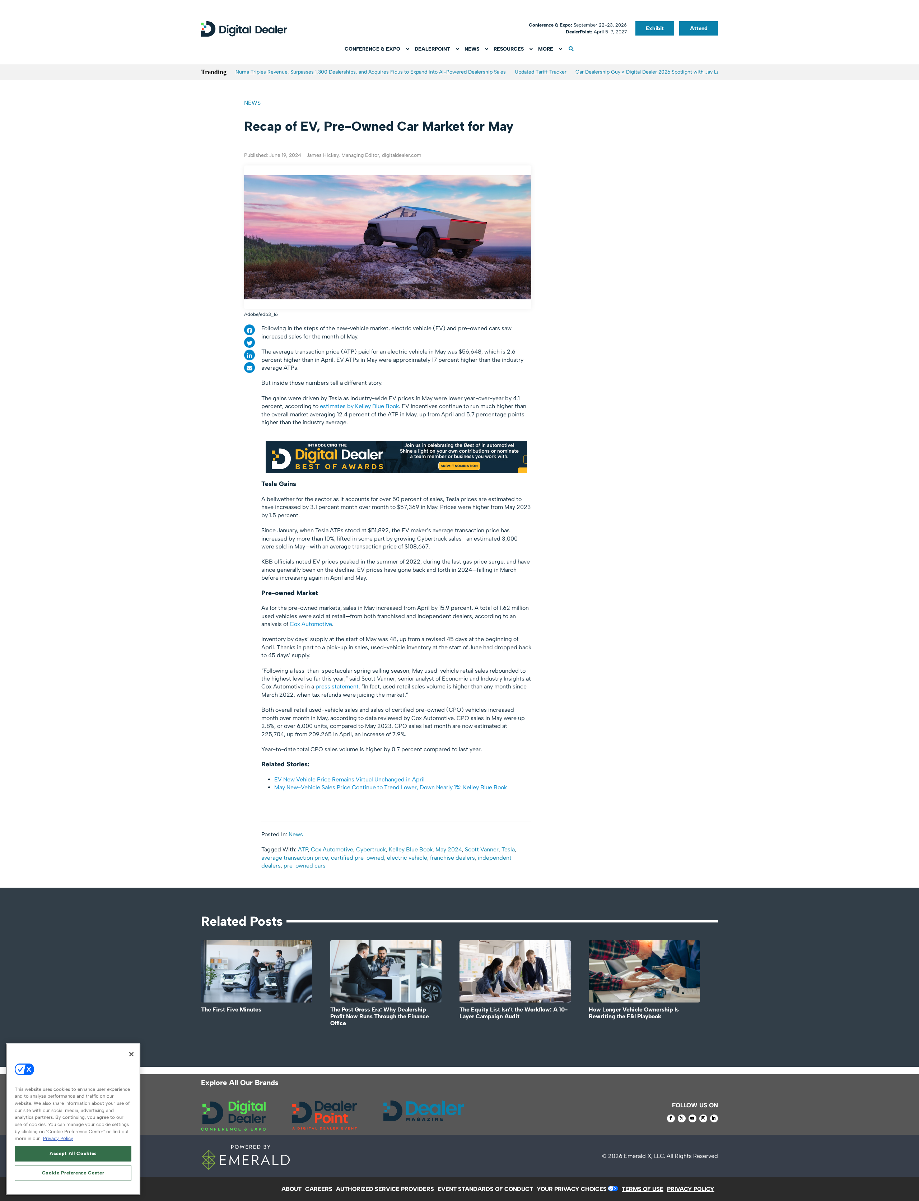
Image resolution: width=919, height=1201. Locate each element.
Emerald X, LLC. (644, 1156)
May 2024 (448, 849)
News (252, 102)
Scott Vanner (482, 849)
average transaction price (294, 857)
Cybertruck (371, 849)
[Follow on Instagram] (703, 1118)
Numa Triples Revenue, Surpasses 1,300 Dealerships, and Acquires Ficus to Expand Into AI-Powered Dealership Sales (370, 72)
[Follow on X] (682, 1118)
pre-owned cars (305, 865)
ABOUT (291, 1189)
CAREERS (318, 1189)
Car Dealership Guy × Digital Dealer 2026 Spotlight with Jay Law (649, 72)
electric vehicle (407, 857)
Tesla (508, 849)
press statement (337, 686)
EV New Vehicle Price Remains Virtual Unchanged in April (349, 779)
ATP (303, 849)
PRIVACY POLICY (690, 1189)
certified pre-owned (357, 857)
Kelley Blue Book (411, 849)
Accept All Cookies (73, 1153)
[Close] (131, 1054)
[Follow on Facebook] (671, 1118)
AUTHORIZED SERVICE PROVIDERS (385, 1189)
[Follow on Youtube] (692, 1118)
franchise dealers (452, 857)
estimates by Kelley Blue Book (359, 406)
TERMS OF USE (642, 1189)
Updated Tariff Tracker (540, 72)
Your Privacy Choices (572, 1189)
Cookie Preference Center (73, 1173)
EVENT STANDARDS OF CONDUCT (485, 1189)
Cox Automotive (311, 624)
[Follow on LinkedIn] (714, 1118)
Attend (699, 28)
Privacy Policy (58, 1138)
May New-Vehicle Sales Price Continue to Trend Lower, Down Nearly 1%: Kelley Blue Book (390, 787)
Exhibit (655, 28)
